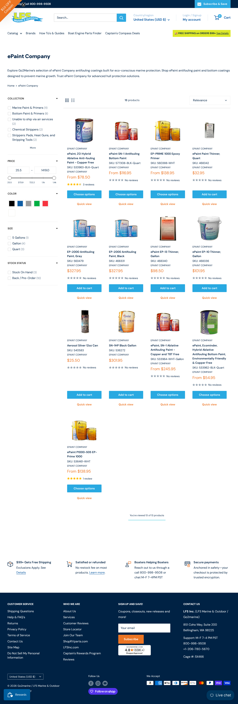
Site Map (13, 647)
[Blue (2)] (20, 203)
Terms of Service (18, 635)
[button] (11, 11)
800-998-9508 (194, 643)
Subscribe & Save (215, 4)
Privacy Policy (16, 629)
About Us (69, 611)
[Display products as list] (73, 100)
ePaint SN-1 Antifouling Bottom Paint (124, 156)
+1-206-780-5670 (196, 649)
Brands (31, 33)
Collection (16, 98)
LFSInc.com (71, 647)
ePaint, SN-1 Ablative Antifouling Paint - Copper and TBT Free (165, 350)
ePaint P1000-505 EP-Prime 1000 (82, 454)
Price (11, 161)
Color (12, 193)
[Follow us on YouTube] (105, 683)
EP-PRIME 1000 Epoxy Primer (165, 156)
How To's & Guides (51, 33)
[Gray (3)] (28, 203)
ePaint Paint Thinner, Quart (206, 156)
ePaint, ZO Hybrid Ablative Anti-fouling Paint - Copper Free (81, 158)
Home (11, 85)
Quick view (84, 204)
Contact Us (15, 641)
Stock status (17, 263)
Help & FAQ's (16, 617)
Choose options (84, 194)
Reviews (68, 659)
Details (21, 572)
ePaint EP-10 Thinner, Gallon (206, 254)
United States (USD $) (22, 676)
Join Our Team (73, 635)
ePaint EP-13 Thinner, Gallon (165, 254)
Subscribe (131, 639)
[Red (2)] (45, 203)
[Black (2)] (12, 203)
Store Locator (72, 629)
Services (69, 617)
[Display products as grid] (67, 100)
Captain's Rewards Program (82, 653)
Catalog (12, 33)
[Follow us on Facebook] (91, 683)
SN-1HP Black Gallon (122, 345)
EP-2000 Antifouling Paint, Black (122, 254)
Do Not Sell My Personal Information (23, 655)
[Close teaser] (23, 5)
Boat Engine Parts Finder (85, 33)
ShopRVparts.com (75, 641)
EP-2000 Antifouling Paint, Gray (80, 254)
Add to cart (209, 194)
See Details (222, 33)
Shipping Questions (20, 611)
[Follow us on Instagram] (98, 683)
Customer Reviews (76, 623)
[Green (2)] (37, 203)
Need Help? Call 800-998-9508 (29, 4)
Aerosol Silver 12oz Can (82, 345)
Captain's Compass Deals (122, 33)
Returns (12, 623)
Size (10, 228)
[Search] (121, 18)
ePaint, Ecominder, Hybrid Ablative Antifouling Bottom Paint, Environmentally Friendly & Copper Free (209, 354)
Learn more (97, 572)
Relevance (200, 100)
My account (192, 19)
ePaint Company (77, 148)
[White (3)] (12, 213)
